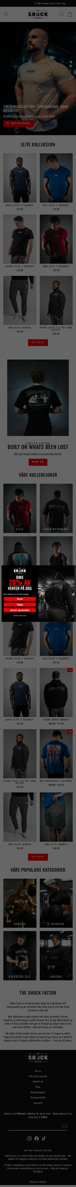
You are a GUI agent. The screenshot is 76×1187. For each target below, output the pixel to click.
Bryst (20, 599)
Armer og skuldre (19, 610)
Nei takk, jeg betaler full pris (19, 615)
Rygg (20, 604)
